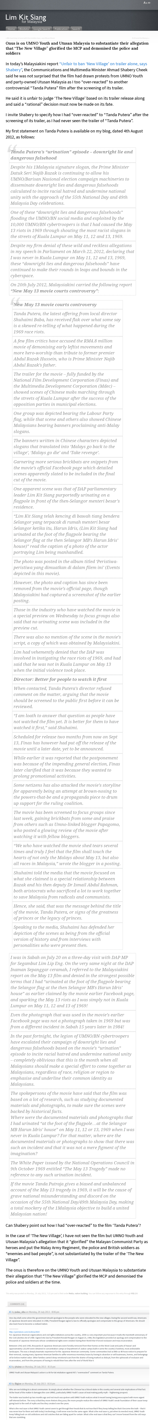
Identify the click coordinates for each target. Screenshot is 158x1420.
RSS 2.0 (134, 1293)
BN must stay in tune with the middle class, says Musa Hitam (31, 38)
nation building (81, 1293)
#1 (10, 1311)
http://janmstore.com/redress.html (24, 1332)
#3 (10, 1383)
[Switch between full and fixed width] (149, 3)
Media (71, 1293)
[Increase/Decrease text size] (145, 3)
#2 (10, 1366)
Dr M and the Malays (140, 38)
